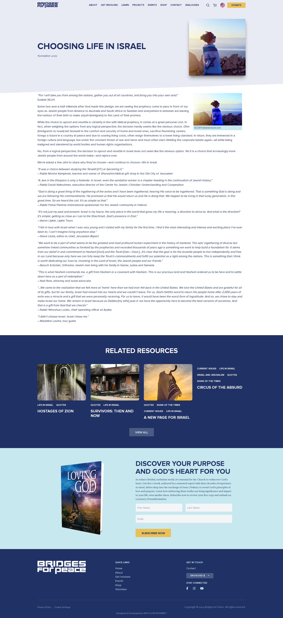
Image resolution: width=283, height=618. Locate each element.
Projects (138, 5)
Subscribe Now (153, 533)
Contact (176, 5)
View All (141, 432)
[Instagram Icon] (194, 588)
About (93, 5)
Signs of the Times (168, 405)
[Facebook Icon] (187, 588)
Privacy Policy (44, 607)
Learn (125, 5)
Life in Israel (45, 405)
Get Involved (109, 5)
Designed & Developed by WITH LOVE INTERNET (141, 613)
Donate (236, 5)
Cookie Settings (62, 607)
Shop (163, 5)
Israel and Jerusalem (210, 374)
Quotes (61, 405)
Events (152, 5)
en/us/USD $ (197, 575)
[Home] (48, 5)
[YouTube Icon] (202, 588)
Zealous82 (192, 5)
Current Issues (153, 411)
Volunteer (121, 589)
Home (118, 568)
